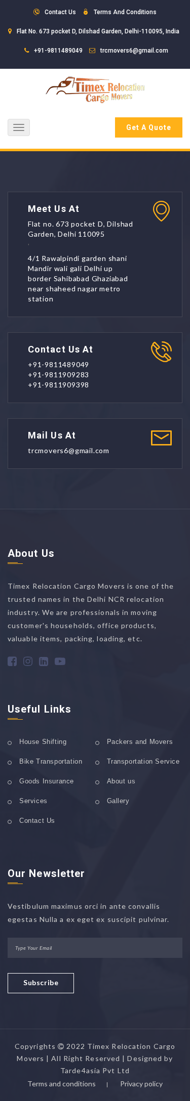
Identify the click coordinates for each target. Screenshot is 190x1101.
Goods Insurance (46, 781)
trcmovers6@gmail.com (134, 50)
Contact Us (37, 820)
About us (121, 781)
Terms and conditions (61, 1083)
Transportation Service (143, 761)
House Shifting (42, 741)
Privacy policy (141, 1083)
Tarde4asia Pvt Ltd (95, 1070)
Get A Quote (148, 127)
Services (33, 801)
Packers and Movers (140, 741)
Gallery (118, 801)
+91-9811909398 (58, 384)
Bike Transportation (50, 761)
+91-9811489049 (58, 50)
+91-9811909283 (58, 374)
